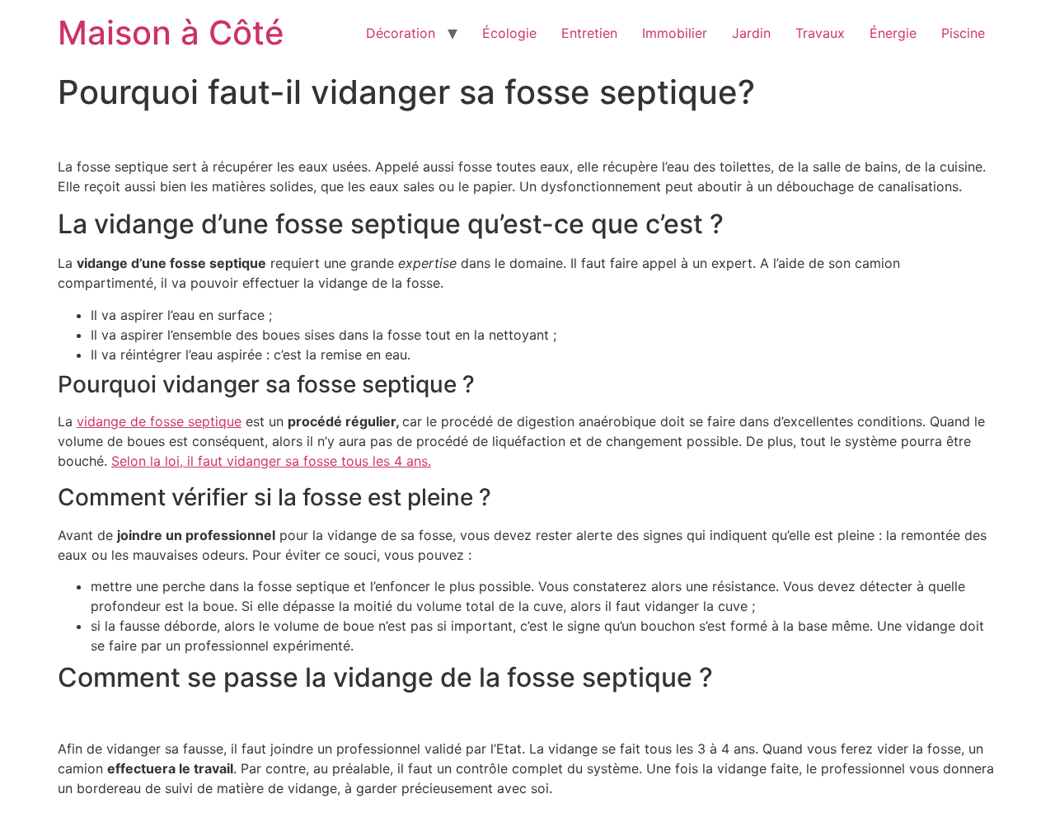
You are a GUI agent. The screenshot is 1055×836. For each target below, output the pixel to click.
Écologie (509, 33)
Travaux (820, 33)
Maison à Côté (171, 32)
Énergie (893, 33)
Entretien (589, 33)
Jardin (751, 33)
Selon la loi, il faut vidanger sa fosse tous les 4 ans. (271, 461)
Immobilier (674, 33)
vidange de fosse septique (159, 421)
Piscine (963, 33)
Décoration (400, 33)
